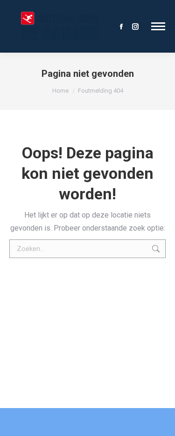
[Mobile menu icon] (158, 26)
